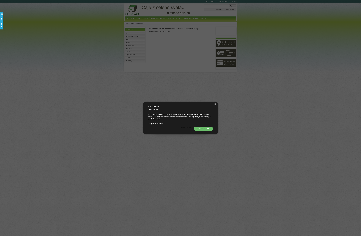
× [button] (215, 104)
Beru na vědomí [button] (203, 128)
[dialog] (180, 118)
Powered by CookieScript (186, 127)
